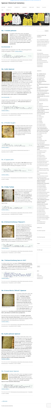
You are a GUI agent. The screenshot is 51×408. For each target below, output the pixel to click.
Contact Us (8, 10)
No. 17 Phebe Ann (40, 116)
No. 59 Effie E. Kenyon (41, 211)
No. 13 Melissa (39, 104)
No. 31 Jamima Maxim (41, 141)
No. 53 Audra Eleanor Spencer (42, 196)
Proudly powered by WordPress (7, 405)
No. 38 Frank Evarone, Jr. (41, 159)
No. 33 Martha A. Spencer (41, 150)
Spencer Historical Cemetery (12, 3)
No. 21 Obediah (40, 122)
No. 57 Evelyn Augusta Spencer (43, 208)
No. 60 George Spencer (41, 212)
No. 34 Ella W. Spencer (41, 152)
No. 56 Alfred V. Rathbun (41, 207)
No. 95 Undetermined (41, 223)
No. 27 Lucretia (39, 136)
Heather (20, 61)
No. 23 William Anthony (41, 125)
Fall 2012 (44, 7)
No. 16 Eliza (39, 115)
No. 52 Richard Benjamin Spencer (43, 195)
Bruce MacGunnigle (5, 46)
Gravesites (10, 7)
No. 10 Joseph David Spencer (42, 99)
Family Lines (31, 7)
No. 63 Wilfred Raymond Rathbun (43, 217)
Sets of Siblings (40, 63)
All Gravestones (14, 59)
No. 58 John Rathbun (41, 209)
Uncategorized (40, 65)
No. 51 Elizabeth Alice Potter (42, 193)
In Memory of (17, 7)
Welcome (3, 7)
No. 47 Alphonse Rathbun (42, 187)
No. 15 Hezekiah (40, 107)
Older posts (4, 401)
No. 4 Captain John (7, 159)
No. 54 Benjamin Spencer (41, 198)
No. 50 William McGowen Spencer (43, 192)
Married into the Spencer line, (22, 150)
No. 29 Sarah (39, 138)
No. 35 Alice (39, 153)
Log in (38, 274)
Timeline (38, 7)
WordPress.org (40, 278)
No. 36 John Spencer (41, 155)
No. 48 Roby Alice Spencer (42, 189)
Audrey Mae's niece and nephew (43, 56)
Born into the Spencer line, (22, 177)
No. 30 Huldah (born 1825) (42, 140)
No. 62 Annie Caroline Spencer (42, 215)
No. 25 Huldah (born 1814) (42, 133)
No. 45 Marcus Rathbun (41, 184)
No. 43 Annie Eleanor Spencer (42, 175)
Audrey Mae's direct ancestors (23, 59)
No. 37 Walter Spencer (41, 156)
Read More (44, 45)
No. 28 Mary (39, 137)
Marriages (24, 7)
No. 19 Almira (39, 119)
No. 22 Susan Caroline (41, 124)
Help (2, 10)
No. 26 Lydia (39, 134)
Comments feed (40, 276)
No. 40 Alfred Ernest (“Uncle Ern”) (43, 164)
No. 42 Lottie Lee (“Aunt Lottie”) (42, 168)
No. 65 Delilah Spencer (41, 221)
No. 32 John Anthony (41, 143)
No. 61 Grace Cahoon (41, 214)
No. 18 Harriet (39, 118)
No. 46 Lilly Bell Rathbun (41, 186)
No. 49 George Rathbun (41, 190)
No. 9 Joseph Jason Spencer (10, 371)
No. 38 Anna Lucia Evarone (42, 158)
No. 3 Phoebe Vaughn (8, 123)
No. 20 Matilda (39, 121)
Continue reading (19, 51)
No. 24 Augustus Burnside (42, 127)
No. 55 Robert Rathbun (41, 205)
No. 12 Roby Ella (40, 103)
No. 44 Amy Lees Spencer (41, 177)
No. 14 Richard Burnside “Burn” (43, 106)
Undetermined (39, 66)
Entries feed (39, 275)
